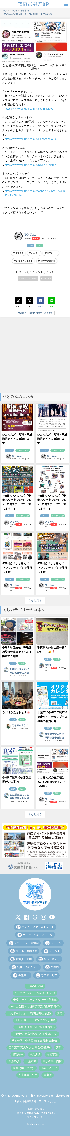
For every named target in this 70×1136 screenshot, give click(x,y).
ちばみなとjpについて (16, 1095)
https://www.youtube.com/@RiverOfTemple (30, 165)
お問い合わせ (48, 1101)
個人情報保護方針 (26, 1101)
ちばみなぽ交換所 (43, 1095)
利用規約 (64, 1095)
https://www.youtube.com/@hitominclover (29, 108)
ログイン (47, 278)
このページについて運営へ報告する (36, 313)
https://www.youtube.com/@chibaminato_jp (31, 139)
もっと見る (35, 600)
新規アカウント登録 (29, 278)
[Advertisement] (35, 355)
